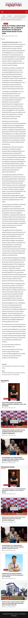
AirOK (18, 48)
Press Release (13, 398)
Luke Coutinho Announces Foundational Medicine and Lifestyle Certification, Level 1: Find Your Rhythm (14, 404)
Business (5, 23)
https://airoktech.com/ (8, 346)
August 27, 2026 (13, 407)
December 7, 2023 (13, 35)
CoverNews (21, 613)
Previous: (13, 366)
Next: (13, 372)
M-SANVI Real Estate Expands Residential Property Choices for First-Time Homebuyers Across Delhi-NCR (12, 575)
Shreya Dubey (5, 35)
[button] (2, 11)
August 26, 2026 (13, 462)
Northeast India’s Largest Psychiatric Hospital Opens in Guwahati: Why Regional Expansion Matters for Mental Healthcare (13, 603)
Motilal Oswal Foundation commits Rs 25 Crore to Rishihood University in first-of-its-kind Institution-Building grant (13, 431)
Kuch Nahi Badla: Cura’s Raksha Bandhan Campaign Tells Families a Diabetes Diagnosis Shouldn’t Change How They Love (13, 459)
